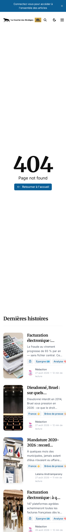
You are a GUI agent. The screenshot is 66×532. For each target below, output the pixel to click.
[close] (62, 6)
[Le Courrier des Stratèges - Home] (22, 20)
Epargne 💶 (43, 361)
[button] (45, 20)
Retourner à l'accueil (35, 186)
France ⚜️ (34, 413)
